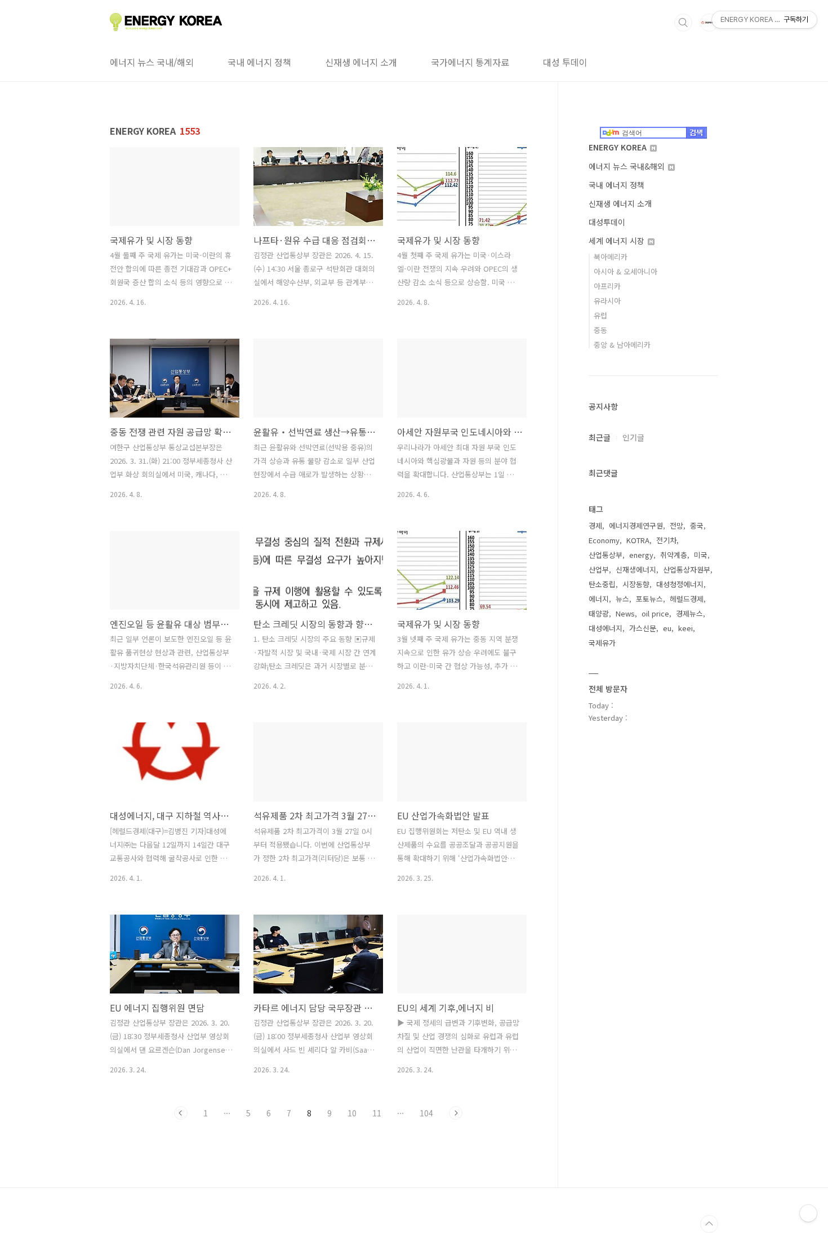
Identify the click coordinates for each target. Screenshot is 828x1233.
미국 (700, 554)
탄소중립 (602, 584)
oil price (655, 613)
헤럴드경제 (687, 598)
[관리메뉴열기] (808, 1213)
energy (641, 554)
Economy (604, 540)
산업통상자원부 (686, 569)
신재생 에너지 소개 (361, 62)
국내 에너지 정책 (259, 62)
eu (667, 628)
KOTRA (637, 540)
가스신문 (642, 628)
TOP (709, 1224)
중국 (697, 525)
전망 (676, 525)
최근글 (600, 437)
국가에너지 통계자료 (470, 62)
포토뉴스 (649, 598)
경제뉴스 (689, 613)
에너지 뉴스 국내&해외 (628, 166)
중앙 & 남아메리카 (622, 344)
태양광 (599, 613)
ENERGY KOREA (619, 147)
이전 (181, 1113)
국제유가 (602, 642)
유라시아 (607, 300)
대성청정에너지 (680, 584)
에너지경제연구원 (636, 525)
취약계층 (673, 554)
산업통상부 (605, 554)
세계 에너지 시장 (618, 240)
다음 (455, 1113)
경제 (595, 525)
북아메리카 (610, 256)
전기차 (666, 540)
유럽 (600, 315)
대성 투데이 (565, 62)
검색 (683, 22)
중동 (600, 330)
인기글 (633, 437)
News (625, 613)
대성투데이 (607, 222)
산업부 (599, 569)
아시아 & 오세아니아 (625, 271)
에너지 (599, 598)
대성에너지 (605, 628)
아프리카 (607, 286)
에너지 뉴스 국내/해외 (152, 62)
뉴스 (622, 598)
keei (685, 628)
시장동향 (635, 584)
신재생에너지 (636, 569)
